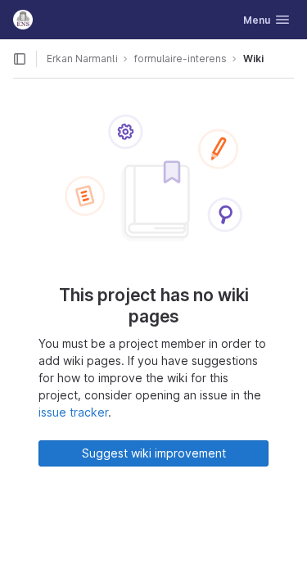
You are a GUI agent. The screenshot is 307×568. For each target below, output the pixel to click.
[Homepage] (23, 19)
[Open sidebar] (20, 59)
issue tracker (73, 412)
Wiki (253, 58)
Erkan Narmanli (82, 58)
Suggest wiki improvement (154, 453)
